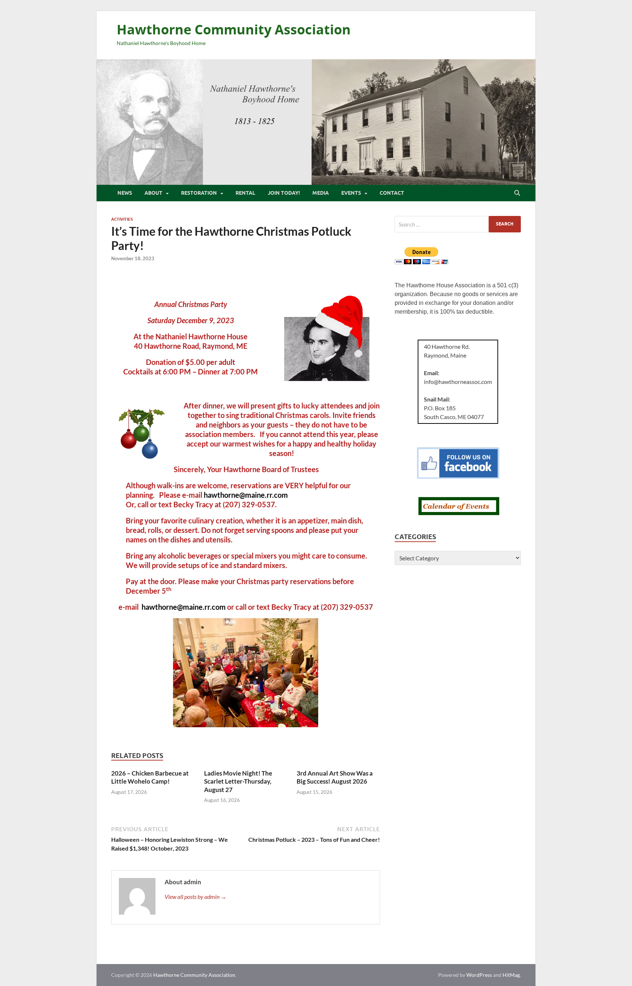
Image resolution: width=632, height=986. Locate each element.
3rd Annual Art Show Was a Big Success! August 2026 (335, 777)
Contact (392, 193)
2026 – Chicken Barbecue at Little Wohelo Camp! (150, 777)
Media (320, 193)
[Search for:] (458, 224)
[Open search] (517, 193)
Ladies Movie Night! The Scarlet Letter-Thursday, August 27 (238, 781)
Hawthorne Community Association (234, 29)
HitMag (511, 975)
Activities (122, 219)
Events (351, 193)
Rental (245, 193)
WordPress (479, 975)
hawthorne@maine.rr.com (246, 494)
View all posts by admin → (195, 896)
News (124, 193)
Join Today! (284, 193)
